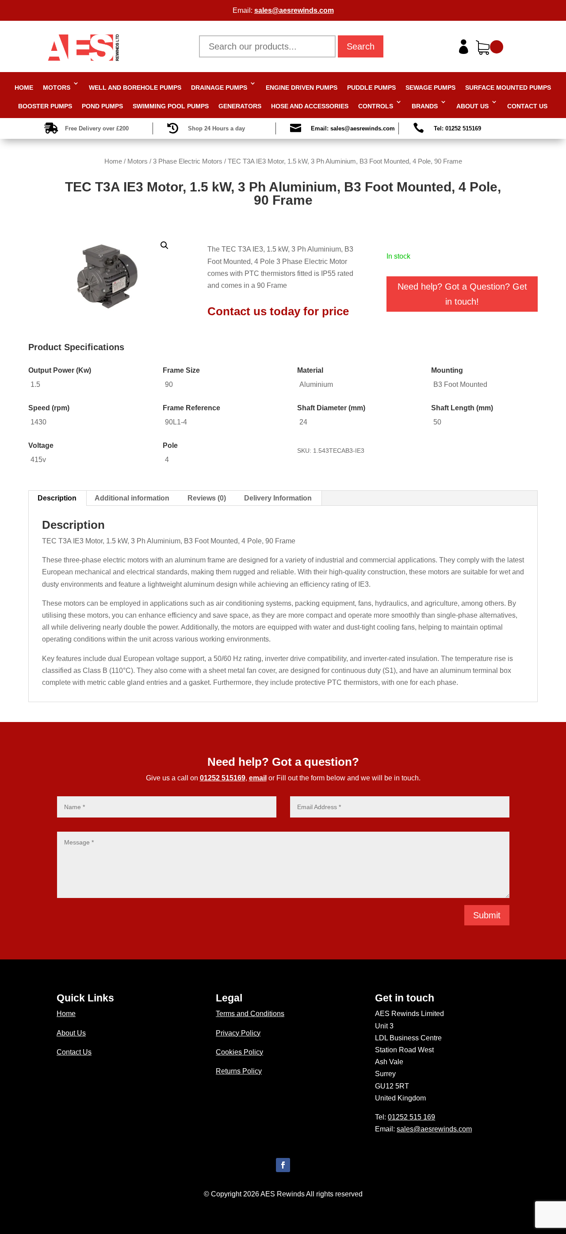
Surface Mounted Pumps (508, 87)
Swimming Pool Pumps (171, 106)
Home (24, 87)
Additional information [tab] (132, 498)
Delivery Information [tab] (278, 498)
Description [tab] (57, 498)
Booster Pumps (45, 106)
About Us (472, 106)
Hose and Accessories (309, 106)
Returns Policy (239, 1071)
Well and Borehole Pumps (135, 87)
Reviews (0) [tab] (206, 498)
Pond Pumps (102, 106)
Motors (56, 87)
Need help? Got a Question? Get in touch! (462, 294)
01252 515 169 (411, 1117)
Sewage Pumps (430, 87)
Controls (375, 106)
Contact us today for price (278, 311)
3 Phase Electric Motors (187, 161)
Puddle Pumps (371, 87)
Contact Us (527, 106)
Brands (425, 106)
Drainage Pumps (219, 87)
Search (361, 46)
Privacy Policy (238, 1033)
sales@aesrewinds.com (294, 10)
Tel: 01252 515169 (457, 128)
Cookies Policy (239, 1052)
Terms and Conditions (250, 1013)
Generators (239, 106)
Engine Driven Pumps (301, 87)
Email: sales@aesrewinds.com (353, 128)
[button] (164, 245)
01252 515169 (222, 778)
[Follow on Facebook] (283, 1165)
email (258, 778)
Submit (487, 915)
